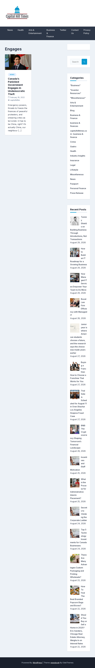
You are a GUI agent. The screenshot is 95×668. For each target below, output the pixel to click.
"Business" (75, 85)
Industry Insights (77, 156)
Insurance (74, 160)
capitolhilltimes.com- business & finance (78, 134)
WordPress (37, 663)
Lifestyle (74, 170)
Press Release (76, 193)
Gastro (73, 146)
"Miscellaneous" (77, 98)
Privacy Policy (86, 31)
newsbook (55, 663)
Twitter (63, 30)
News (10, 30)
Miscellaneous (76, 174)
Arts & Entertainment (35, 31)
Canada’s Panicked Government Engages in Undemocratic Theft (16, 86)
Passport (74, 184)
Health (21, 30)
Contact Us (75, 31)
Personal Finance (78, 188)
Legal (72, 165)
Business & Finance (51, 33)
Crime (73, 142)
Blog (72, 110)
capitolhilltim (15, 100)
